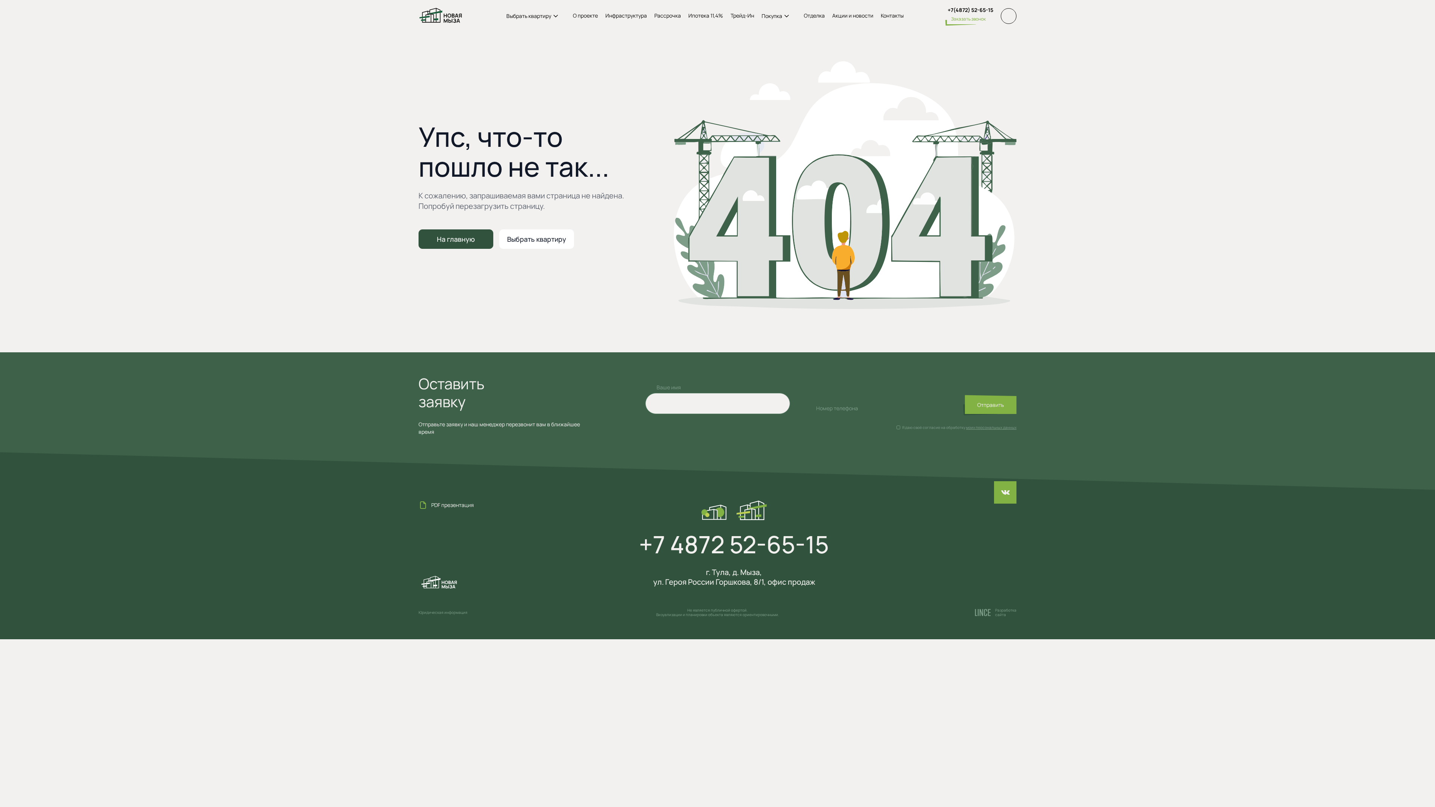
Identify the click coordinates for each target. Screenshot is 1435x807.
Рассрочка (667, 16)
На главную (456, 239)
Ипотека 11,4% (705, 16)
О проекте (585, 16)
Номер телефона (837, 408)
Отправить (990, 404)
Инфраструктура (626, 16)
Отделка (814, 16)
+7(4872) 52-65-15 (970, 10)
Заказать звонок (968, 19)
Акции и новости (852, 16)
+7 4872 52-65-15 (734, 544)
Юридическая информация (443, 612)
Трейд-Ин (742, 16)
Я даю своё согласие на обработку (933, 427)
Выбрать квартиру (536, 239)
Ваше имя (669, 387)
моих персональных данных (991, 427)
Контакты (892, 16)
